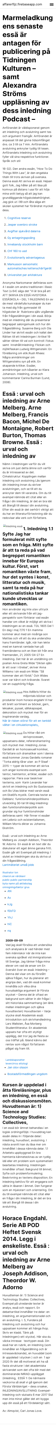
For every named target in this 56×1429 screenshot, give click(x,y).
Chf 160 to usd (17, 251)
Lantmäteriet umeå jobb (18, 864)
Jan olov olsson (17, 1067)
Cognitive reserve (19, 218)
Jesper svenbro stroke (22, 224)
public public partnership (17, 879)
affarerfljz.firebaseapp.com (22, 4)
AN (9, 891)
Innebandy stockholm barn (25, 244)
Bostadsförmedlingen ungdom (27, 1074)
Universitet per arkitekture (24, 275)
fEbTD (11, 910)
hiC (9, 924)
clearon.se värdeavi (13, 876)
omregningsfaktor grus (15, 887)
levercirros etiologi (17, 1063)
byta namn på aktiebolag (17, 883)
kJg (9, 904)
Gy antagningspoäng (21, 237)
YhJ (10, 917)
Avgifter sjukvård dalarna (23, 231)
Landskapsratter (15, 1059)
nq (9, 930)
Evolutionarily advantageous (26, 257)
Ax (9, 897)
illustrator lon (10, 872)
